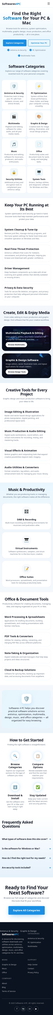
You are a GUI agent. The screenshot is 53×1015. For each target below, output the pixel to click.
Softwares (11, 4)
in (30, 1008)
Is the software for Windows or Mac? (21, 848)
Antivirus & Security (9, 931)
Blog (4, 987)
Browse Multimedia (16, 344)
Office (4, 972)
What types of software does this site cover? (24, 839)
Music (4, 968)
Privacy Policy (33, 972)
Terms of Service (9, 991)
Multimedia (32, 946)
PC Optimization (34, 942)
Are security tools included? (16, 867)
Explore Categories (15, 43)
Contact (31, 968)
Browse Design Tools (17, 372)
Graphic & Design (28, 931)
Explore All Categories (26, 910)
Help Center (33, 964)
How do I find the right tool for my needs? (23, 858)
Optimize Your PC (39, 43)
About (4, 983)
